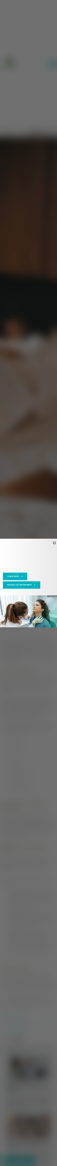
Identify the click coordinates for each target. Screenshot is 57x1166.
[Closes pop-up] (54, 543)
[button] (15, 576)
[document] (28, 583)
